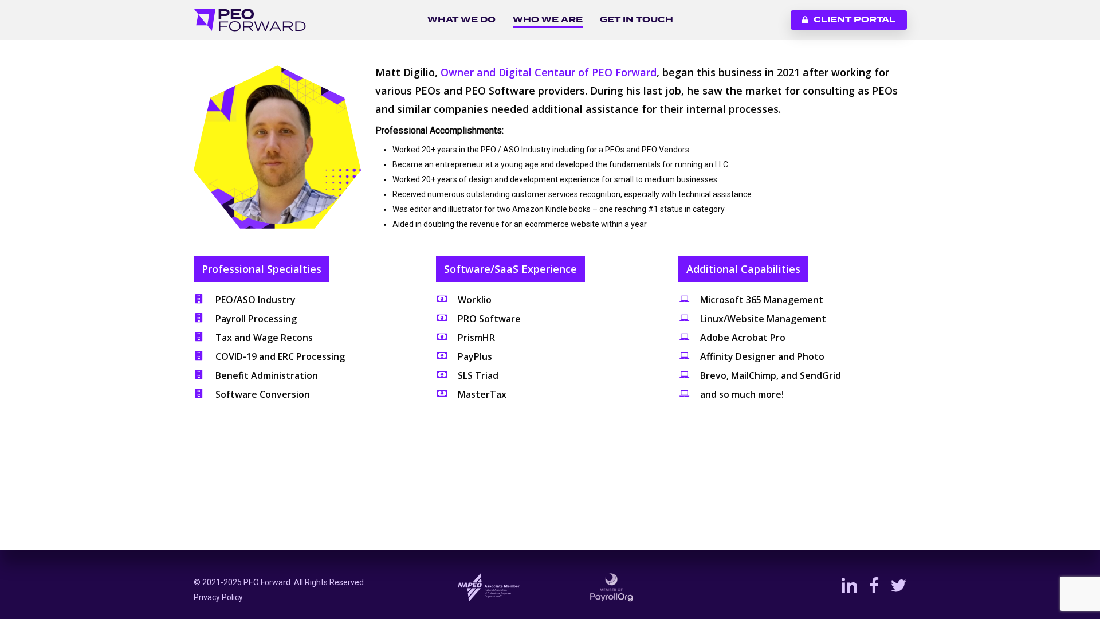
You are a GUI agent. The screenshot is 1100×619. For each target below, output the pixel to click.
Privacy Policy (218, 597)
